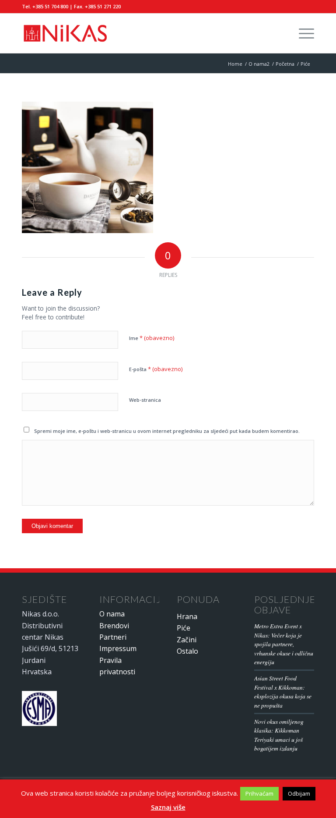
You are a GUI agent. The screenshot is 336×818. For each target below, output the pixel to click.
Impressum (117, 648)
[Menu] (302, 33)
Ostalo (187, 651)
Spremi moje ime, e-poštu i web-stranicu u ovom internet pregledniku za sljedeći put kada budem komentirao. (167, 431)
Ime (151, 338)
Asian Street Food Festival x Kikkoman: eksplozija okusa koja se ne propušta (283, 691)
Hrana (187, 616)
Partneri (112, 637)
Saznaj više (168, 807)
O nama (112, 614)
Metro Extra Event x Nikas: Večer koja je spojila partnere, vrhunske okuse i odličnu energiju (283, 644)
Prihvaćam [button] (259, 793)
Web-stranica (145, 400)
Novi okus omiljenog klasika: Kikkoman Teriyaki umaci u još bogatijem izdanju (279, 734)
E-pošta (155, 369)
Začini (186, 639)
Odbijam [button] (299, 793)
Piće (183, 628)
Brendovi (114, 625)
